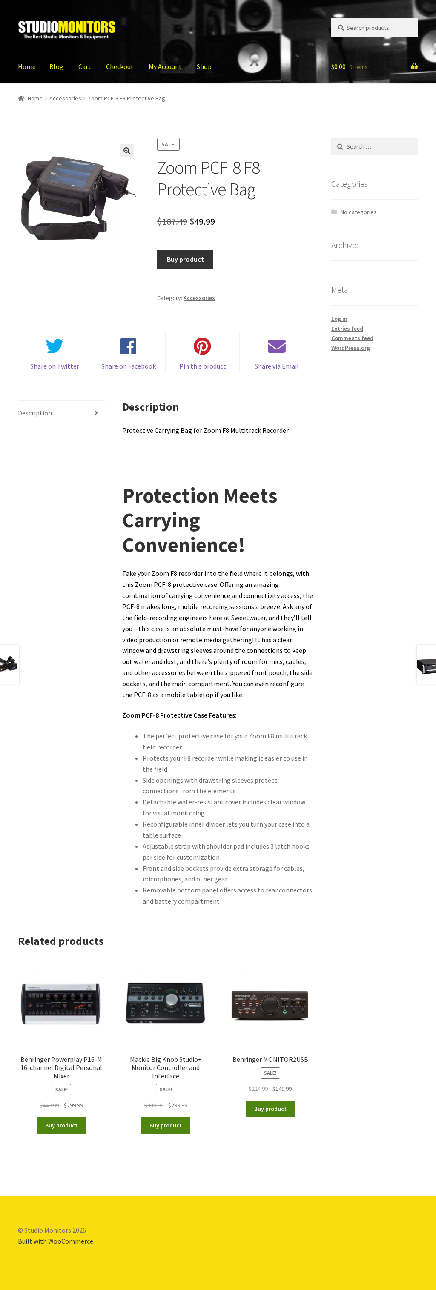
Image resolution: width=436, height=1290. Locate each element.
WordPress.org (350, 348)
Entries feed (347, 328)
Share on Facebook (128, 366)
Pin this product (202, 366)
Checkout (120, 66)
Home (27, 66)
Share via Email (277, 366)
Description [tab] (35, 413)
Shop (204, 66)
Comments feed (352, 338)
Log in (339, 319)
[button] (127, 150)
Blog (56, 66)
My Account (165, 66)
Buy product (185, 259)
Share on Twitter (54, 366)
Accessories (65, 98)
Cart (84, 66)
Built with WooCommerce (55, 1241)
